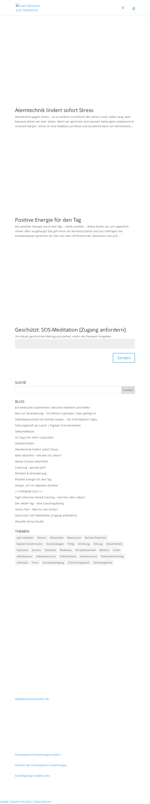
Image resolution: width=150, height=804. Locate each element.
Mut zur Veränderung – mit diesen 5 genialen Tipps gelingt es (55, 413)
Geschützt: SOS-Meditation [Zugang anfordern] (70, 329)
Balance (42, 537)
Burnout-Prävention (95, 537)
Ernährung (84, 543)
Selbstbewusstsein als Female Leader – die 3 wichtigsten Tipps (56, 419)
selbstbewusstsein (46, 556)
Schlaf (116, 550)
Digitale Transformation (30, 543)
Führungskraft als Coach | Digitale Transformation (48, 425)
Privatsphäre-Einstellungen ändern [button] (38, 754)
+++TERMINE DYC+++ (28, 491)
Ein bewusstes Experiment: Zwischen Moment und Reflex (52, 407)
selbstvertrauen (88, 556)
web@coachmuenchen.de (32, 699)
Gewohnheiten (24, 443)
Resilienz (104, 550)
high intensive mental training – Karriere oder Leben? (50, 497)
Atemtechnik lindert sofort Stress (54, 110)
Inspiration (22, 550)
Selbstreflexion (24, 431)
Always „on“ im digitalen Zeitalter (36, 485)
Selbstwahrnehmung (112, 556)
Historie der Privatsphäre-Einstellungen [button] (41, 765)
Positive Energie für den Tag (48, 219)
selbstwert (22, 562)
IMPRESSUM (28, 723)
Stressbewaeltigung (53, 562)
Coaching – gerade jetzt (30, 467)
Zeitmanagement (102, 562)
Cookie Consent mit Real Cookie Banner (25, 801)
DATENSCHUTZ (30, 729)
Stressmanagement (78, 562)
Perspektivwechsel (86, 550)
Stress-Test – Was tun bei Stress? (36, 509)
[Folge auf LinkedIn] (18, 710)
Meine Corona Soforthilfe (31, 461)
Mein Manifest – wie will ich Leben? (38, 455)
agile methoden (25, 537)
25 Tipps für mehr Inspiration (34, 437)
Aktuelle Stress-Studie (29, 521)
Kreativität (50, 550)
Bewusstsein (74, 537)
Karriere (36, 550)
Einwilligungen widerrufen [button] (32, 776)
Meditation (66, 550)
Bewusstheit (56, 537)
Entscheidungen (55, 543)
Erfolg (71, 543)
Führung (98, 543)
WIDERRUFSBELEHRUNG (40, 742)
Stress (35, 562)
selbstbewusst (24, 556)
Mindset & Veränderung (30, 473)
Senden (124, 357)
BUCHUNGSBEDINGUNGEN (43, 736)
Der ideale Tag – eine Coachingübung (39, 503)
